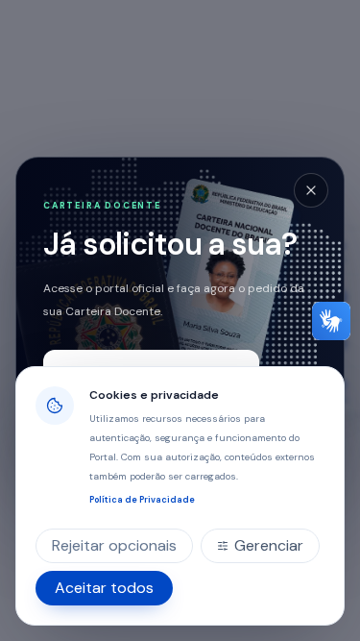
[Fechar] (311, 190)
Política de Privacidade (142, 499)
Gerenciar (268, 545)
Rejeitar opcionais (114, 545)
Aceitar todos (104, 588)
